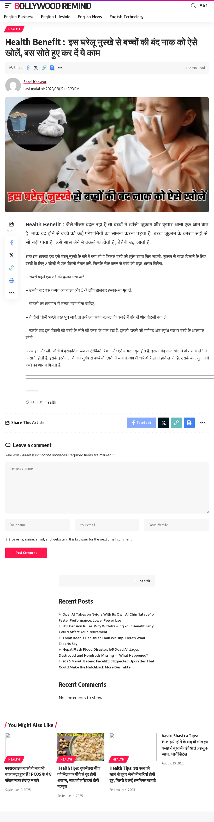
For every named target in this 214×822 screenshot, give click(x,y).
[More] (60, 68)
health (50, 402)
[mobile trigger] (9, 5)
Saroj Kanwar (34, 81)
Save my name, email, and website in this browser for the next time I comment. (72, 539)
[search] (193, 6)
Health (14, 29)
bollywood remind (52, 5)
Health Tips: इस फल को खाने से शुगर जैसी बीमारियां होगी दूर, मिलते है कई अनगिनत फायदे (133, 774)
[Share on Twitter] (35, 68)
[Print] (52, 68)
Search (145, 581)
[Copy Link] (43, 68)
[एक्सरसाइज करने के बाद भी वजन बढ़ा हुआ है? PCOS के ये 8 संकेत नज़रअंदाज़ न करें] (28, 747)
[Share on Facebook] (27, 68)
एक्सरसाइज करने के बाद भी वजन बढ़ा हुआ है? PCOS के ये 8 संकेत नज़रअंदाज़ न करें (28, 774)
